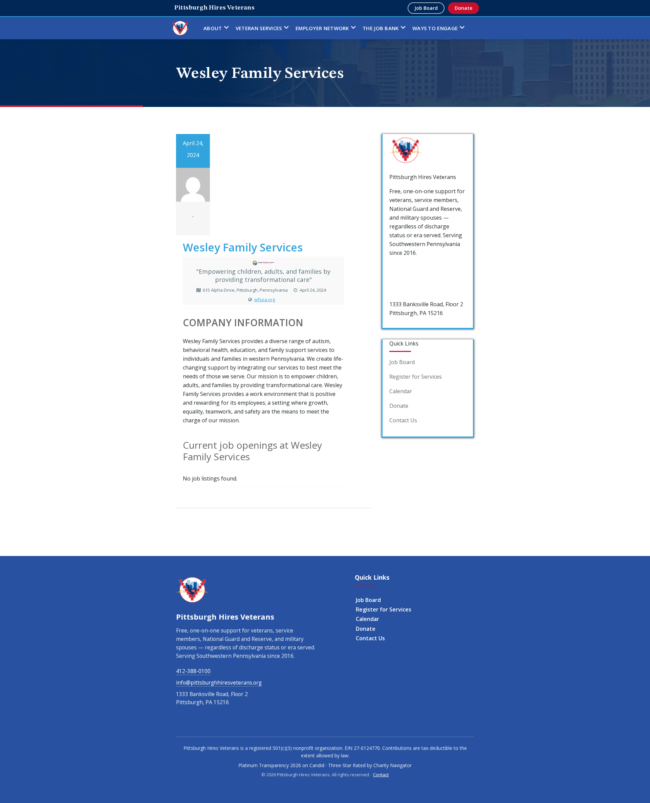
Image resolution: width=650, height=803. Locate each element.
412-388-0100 (406, 267)
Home (180, 28)
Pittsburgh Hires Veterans (214, 8)
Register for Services (415, 376)
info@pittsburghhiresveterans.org (219, 682)
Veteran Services (259, 28)
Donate (463, 8)
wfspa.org (264, 299)
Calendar (400, 391)
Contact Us (403, 420)
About (212, 28)
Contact (381, 775)
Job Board (426, 8)
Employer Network (322, 28)
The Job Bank (381, 28)
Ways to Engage (435, 28)
